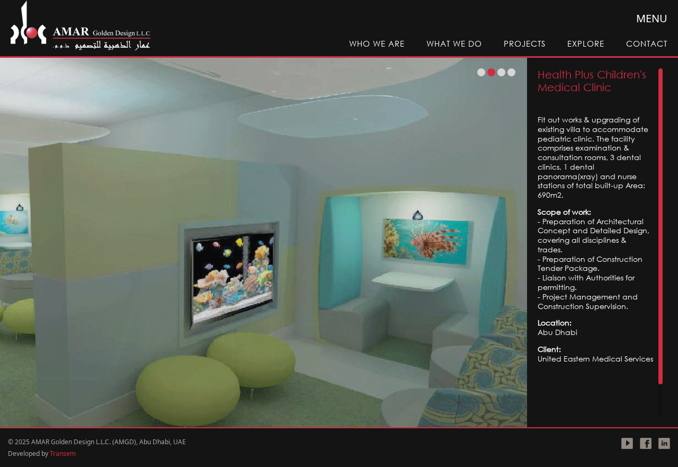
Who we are (377, 43)
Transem (63, 453)
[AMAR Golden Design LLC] (80, 26)
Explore (585, 43)
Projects (525, 43)
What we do (454, 43)
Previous (24, 242)
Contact (646, 43)
